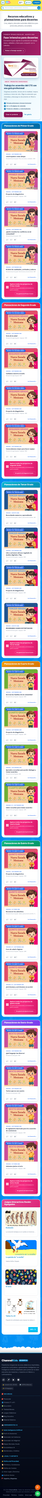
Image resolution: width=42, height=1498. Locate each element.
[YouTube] (13, 1380)
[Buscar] (38, 7)
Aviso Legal (28, 1495)
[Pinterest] (8, 1380)
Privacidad (6, 1495)
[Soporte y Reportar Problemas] (37, 1487)
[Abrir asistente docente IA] (37, 1493)
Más (32, 1329)
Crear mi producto (13, 114)
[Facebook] (3, 1380)
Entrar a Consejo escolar (14, 50)
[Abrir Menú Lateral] (3, 2)
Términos (14, 1495)
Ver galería (27, 114)
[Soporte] (18, 1380)
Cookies (20, 1495)
